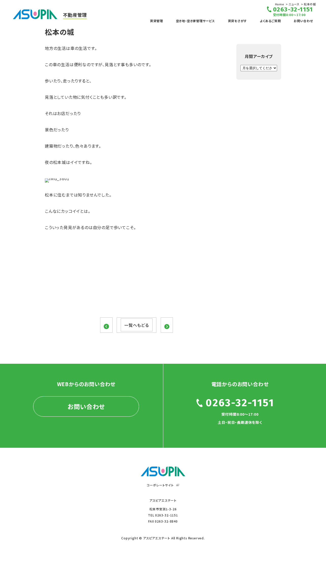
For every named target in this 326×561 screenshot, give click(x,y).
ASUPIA (163, 471)
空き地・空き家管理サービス (195, 21)
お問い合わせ (303, 21)
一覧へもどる (136, 325)
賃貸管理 (156, 21)
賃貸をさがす (237, 21)
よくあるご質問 (270, 21)
